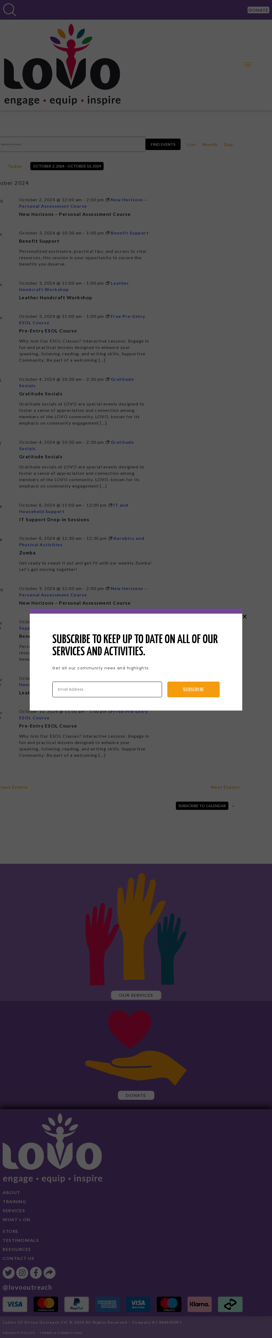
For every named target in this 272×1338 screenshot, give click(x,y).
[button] (244, 616)
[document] (136, 669)
